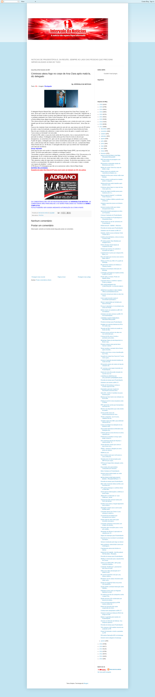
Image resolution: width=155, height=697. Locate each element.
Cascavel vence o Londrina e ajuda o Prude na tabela (111, 281)
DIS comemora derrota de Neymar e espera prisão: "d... (111, 441)
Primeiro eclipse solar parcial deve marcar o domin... (111, 345)
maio (102, 146)
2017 (101, 126)
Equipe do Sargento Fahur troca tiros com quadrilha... (111, 583)
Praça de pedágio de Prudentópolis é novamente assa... (111, 218)
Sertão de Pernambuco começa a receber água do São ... (110, 385)
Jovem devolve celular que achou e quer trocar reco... (111, 445)
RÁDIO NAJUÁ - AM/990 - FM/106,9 (111, 225)
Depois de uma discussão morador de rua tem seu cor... (112, 372)
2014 (101, 649)
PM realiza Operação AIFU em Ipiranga (112, 635)
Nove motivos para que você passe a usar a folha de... (111, 455)
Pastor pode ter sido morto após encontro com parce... (110, 520)
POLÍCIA (41, 215)
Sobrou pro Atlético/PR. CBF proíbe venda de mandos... (111, 563)
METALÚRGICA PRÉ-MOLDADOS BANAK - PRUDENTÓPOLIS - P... (111, 478)
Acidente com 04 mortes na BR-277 (111, 230)
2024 (101, 109)
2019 (101, 121)
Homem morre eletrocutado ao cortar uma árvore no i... (111, 474)
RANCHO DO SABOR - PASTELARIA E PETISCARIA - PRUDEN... (112, 553)
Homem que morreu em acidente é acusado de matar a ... (111, 249)
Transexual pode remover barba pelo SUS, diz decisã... (111, 500)
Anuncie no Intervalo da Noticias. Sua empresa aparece (111, 621)
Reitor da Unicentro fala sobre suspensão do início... (109, 607)
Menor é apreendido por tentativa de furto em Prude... (111, 302)
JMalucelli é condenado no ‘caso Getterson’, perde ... (110, 496)
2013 (101, 651)
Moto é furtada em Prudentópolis (110, 471)
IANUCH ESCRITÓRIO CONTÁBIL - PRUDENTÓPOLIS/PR (111, 156)
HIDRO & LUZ (105, 452)
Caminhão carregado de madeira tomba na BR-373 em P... (112, 273)
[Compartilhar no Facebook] (68, 213)
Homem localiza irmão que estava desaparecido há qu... (110, 207)
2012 (101, 654)
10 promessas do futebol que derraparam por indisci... (109, 516)
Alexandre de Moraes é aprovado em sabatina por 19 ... (111, 532)
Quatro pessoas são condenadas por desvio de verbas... (111, 599)
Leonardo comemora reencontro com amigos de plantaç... (111, 524)
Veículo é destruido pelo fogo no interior (112, 542)
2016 (101, 644)
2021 (101, 117)
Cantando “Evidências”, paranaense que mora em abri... (111, 567)
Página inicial (61, 277)
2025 (101, 107)
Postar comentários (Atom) (43, 280)
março (103, 151)
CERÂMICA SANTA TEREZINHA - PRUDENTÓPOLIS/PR (110, 318)
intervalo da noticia (43, 212)
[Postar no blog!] (64, 213)
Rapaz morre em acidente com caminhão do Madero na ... (109, 172)
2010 (101, 659)
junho (102, 143)
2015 (101, 646)
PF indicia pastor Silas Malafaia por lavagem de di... (111, 241)
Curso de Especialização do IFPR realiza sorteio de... (110, 603)
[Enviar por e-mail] (62, 213)
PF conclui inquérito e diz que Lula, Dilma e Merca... (111, 575)
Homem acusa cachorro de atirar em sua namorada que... (111, 333)
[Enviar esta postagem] (58, 212)
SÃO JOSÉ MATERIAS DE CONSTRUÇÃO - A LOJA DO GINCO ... (112, 286)
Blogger (86, 683)
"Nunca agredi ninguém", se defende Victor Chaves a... (111, 196)
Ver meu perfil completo (104, 672)
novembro (104, 131)
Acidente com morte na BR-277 (110, 382)
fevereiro (103, 153)
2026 (101, 104)
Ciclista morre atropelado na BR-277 (111, 610)
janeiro (103, 641)
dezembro (104, 129)
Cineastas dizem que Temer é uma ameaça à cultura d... (111, 512)
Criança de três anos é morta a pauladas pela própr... (109, 337)
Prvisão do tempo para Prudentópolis (111, 322)
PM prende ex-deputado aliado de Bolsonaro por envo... (110, 164)
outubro (103, 133)
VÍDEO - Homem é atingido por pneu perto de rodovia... (111, 449)
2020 (101, 119)
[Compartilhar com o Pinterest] (70, 213)
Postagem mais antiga (84, 277)
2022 (101, 114)
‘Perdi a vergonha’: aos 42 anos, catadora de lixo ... (110, 417)
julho (102, 141)
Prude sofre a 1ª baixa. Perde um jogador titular (110, 277)
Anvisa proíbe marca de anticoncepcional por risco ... (110, 413)
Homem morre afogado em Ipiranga (111, 638)
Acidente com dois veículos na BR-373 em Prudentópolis (112, 314)
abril (102, 148)
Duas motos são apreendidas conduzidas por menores (109, 467)
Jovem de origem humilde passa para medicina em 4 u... (111, 192)
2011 (101, 656)
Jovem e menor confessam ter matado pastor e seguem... (112, 180)
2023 (101, 112)
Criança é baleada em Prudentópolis (111, 215)
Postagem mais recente (38, 277)
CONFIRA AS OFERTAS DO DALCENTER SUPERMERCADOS (111, 376)
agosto (103, 138)
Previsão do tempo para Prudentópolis (112, 228)
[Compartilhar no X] (66, 213)
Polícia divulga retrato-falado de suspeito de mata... (110, 245)
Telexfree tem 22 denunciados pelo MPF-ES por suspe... (111, 459)
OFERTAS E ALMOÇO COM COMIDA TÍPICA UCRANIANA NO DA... (111, 290)
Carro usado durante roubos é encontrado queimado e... (109, 298)
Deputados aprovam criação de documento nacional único (110, 389)
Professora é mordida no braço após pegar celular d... (111, 437)
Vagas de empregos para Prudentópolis (112, 535)
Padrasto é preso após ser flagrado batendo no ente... (111, 591)
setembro (104, 136)
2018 (101, 124)
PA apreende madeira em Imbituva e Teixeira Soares (111, 265)
